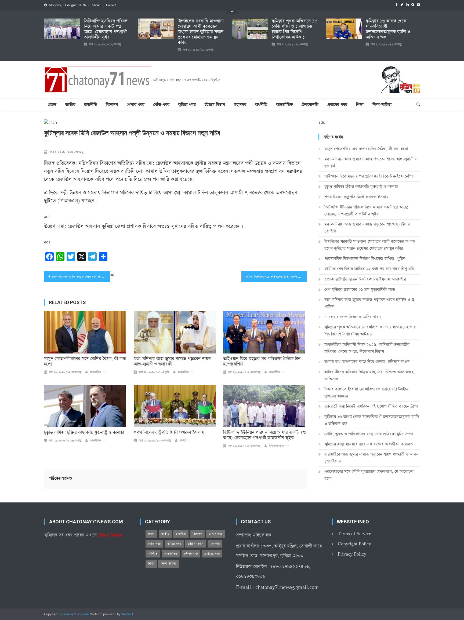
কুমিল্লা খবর (187, 104)
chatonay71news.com (75, 614)
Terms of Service (354, 534)
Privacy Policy (352, 554)
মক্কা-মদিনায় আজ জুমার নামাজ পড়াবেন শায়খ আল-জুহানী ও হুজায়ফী (172, 361)
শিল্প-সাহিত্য (382, 104)
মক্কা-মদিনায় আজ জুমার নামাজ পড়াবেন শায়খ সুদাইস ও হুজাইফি (367, 227)
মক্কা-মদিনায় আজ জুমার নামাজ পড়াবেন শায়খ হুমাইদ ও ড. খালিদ (369, 303)
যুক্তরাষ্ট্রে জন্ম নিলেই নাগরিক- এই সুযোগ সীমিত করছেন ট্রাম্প (371, 406)
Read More (110, 535)
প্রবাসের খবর (337, 104)
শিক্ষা (360, 104)
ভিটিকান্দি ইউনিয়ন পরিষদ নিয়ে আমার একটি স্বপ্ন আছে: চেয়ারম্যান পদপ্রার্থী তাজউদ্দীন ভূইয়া (106, 29)
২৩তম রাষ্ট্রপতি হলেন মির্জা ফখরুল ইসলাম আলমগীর (365, 279)
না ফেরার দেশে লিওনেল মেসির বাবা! (352, 317)
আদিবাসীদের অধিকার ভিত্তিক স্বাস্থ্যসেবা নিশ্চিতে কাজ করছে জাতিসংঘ (369, 375)
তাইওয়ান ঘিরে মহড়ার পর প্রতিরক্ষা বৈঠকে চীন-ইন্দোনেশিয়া (262, 361)
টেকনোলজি (310, 104)
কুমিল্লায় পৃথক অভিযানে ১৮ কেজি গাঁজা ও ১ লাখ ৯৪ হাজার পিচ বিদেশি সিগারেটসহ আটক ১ (294, 29)
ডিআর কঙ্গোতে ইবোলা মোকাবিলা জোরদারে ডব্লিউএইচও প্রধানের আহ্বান (366, 392)
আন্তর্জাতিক (284, 104)
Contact (111, 5)
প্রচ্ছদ (52, 104)
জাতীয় (70, 104)
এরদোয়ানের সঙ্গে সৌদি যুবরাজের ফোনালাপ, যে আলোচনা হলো (369, 475)
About (96, 5)
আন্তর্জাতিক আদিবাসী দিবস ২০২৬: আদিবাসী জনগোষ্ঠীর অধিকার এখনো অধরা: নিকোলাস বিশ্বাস (366, 348)
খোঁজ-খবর (161, 104)
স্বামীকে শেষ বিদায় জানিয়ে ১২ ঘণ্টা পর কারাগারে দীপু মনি (369, 269)
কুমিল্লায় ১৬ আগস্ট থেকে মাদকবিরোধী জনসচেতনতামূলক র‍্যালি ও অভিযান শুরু (388, 29)
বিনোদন (112, 104)
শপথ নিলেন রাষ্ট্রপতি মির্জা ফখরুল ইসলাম (169, 432)
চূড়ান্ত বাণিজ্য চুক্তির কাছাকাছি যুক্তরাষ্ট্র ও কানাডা (84, 432)
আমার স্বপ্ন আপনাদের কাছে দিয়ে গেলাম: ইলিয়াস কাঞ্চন (366, 361)
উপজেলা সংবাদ (277, 446)
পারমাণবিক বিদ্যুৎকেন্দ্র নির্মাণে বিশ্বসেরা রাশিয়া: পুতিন (364, 258)
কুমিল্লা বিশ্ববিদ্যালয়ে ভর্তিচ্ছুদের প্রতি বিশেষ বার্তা (274, 277)
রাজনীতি (90, 104)
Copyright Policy (354, 544)
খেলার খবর (135, 104)
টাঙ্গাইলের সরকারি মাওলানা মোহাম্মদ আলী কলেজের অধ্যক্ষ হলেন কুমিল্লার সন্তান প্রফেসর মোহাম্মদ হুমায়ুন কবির (201, 32)
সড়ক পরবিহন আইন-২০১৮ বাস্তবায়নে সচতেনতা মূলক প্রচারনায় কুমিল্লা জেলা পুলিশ (80, 277)
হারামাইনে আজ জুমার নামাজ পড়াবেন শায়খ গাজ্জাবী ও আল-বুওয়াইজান (371, 457)
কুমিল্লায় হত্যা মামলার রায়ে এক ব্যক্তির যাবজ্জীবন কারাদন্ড (368, 444)
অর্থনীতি (261, 104)
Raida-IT (127, 614)
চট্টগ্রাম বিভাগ (215, 104)
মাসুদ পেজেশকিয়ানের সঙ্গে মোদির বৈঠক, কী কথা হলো (85, 361)
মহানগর (240, 104)
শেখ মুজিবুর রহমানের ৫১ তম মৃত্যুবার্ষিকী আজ (359, 289)
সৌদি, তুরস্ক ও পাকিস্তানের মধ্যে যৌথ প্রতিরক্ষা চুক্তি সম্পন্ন (369, 434)
